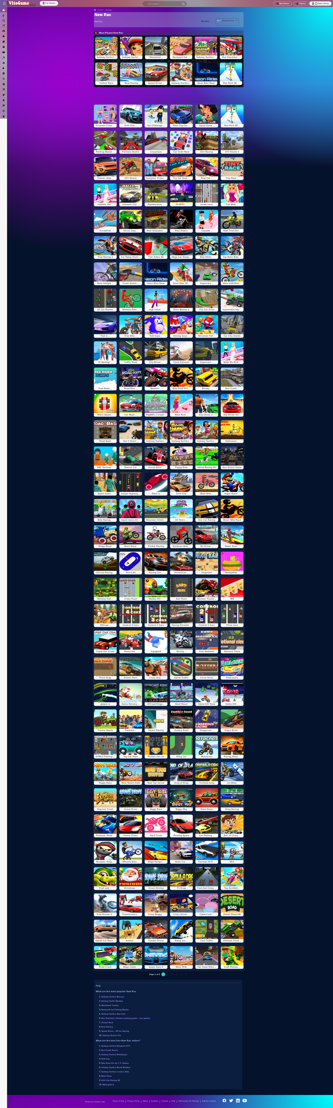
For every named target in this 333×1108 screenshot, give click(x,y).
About (145, 1101)
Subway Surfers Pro (112, 1035)
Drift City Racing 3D (110, 1080)
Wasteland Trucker (110, 1005)
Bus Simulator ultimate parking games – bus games (125, 1018)
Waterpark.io (108, 1085)
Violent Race (107, 1022)
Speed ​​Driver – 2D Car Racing (115, 1031)
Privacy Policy (133, 1101)
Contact (164, 1101)
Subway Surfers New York (113, 1014)
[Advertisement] (169, 95)
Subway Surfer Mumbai (112, 1001)
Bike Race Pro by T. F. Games (115, 1063)
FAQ (173, 1101)
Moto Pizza (106, 1076)
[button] (183, 4)
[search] (165, 3)
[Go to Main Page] (21, 3)
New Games (284, 3)
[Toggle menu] (4, 3)
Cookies (154, 1101)
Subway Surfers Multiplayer (114, 1054)
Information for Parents (188, 1101)
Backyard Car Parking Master (115, 1010)
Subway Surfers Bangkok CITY (115, 1046)
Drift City (105, 1059)
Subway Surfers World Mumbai (115, 1067)
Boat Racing (107, 1027)
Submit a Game (209, 1101)
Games (100, 10)
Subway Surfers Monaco (112, 997)
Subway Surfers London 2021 (115, 1072)
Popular (302, 3)
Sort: (219, 21)
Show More (205, 21)
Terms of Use (118, 1101)
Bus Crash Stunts (109, 1050)
